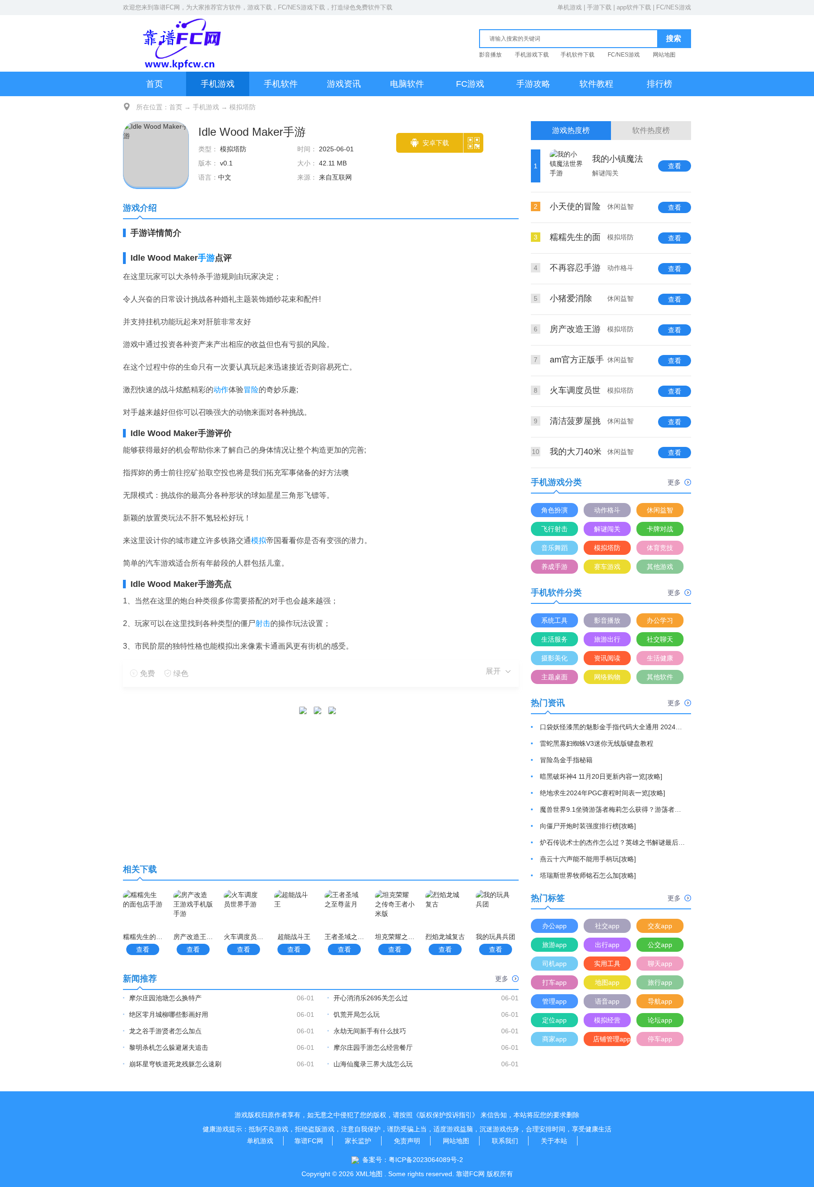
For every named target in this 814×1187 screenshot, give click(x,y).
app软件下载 (634, 7)
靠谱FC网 (167, 7)
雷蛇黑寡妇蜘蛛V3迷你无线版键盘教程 (596, 743)
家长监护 (358, 1141)
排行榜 (659, 84)
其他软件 (660, 677)
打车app (554, 982)
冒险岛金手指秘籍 (566, 760)
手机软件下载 (577, 54)
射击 (262, 623)
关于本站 (554, 1141)
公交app (660, 944)
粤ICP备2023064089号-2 (426, 1159)
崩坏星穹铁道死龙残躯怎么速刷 (175, 1064)
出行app (607, 944)
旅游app (554, 944)
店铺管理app (612, 1039)
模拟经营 (607, 1020)
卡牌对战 (660, 529)
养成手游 (554, 566)
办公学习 (660, 620)
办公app (554, 926)
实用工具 (607, 963)
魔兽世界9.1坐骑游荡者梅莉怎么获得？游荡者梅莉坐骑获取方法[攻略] (613, 809)
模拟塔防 (242, 107)
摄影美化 (554, 658)
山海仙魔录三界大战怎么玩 (373, 1064)
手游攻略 (533, 84)
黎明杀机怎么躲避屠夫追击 (168, 1047)
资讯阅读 (607, 658)
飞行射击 (554, 529)
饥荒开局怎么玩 (357, 1014)
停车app (660, 1039)
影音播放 (490, 54)
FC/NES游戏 (673, 7)
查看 (142, 949)
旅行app (660, 982)
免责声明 (407, 1141)
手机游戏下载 (532, 54)
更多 (501, 978)
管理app (554, 1001)
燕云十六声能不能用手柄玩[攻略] (588, 859)
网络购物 (607, 677)
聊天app (660, 963)
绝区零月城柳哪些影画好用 (168, 1014)
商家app (554, 1039)
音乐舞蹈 (554, 548)
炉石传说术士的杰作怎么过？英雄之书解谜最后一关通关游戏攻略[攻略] (613, 842)
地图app (607, 982)
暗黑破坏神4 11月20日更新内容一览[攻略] (601, 776)
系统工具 (554, 620)
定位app (554, 1020)
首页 (154, 84)
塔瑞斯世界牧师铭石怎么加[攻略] (588, 875)
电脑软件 (407, 84)
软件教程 (596, 84)
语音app (607, 1001)
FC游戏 (470, 84)
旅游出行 (607, 639)
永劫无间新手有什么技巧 (370, 1031)
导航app (660, 1001)
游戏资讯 (344, 84)
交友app (660, 926)
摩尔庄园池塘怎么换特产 (165, 998)
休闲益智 (660, 510)
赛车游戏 (607, 566)
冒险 (251, 390)
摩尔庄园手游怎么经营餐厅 (373, 1047)
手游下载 (599, 7)
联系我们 (505, 1141)
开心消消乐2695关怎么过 (371, 998)
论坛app (660, 1020)
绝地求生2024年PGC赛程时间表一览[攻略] (602, 793)
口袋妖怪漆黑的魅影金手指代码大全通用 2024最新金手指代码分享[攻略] (613, 727)
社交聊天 (660, 639)
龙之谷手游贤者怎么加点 (165, 1031)
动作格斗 (607, 510)
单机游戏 (569, 7)
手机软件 (281, 84)
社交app (607, 926)
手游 (206, 258)
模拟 (258, 540)
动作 (220, 390)
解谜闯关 (607, 529)
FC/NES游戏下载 (301, 7)
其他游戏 (660, 566)
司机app (554, 963)
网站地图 (664, 54)
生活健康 (660, 658)
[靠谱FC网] (179, 43)
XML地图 (369, 1174)
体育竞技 (660, 548)
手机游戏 (218, 84)
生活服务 (554, 639)
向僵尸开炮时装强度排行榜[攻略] (588, 826)
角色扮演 (554, 510)
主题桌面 (554, 677)
